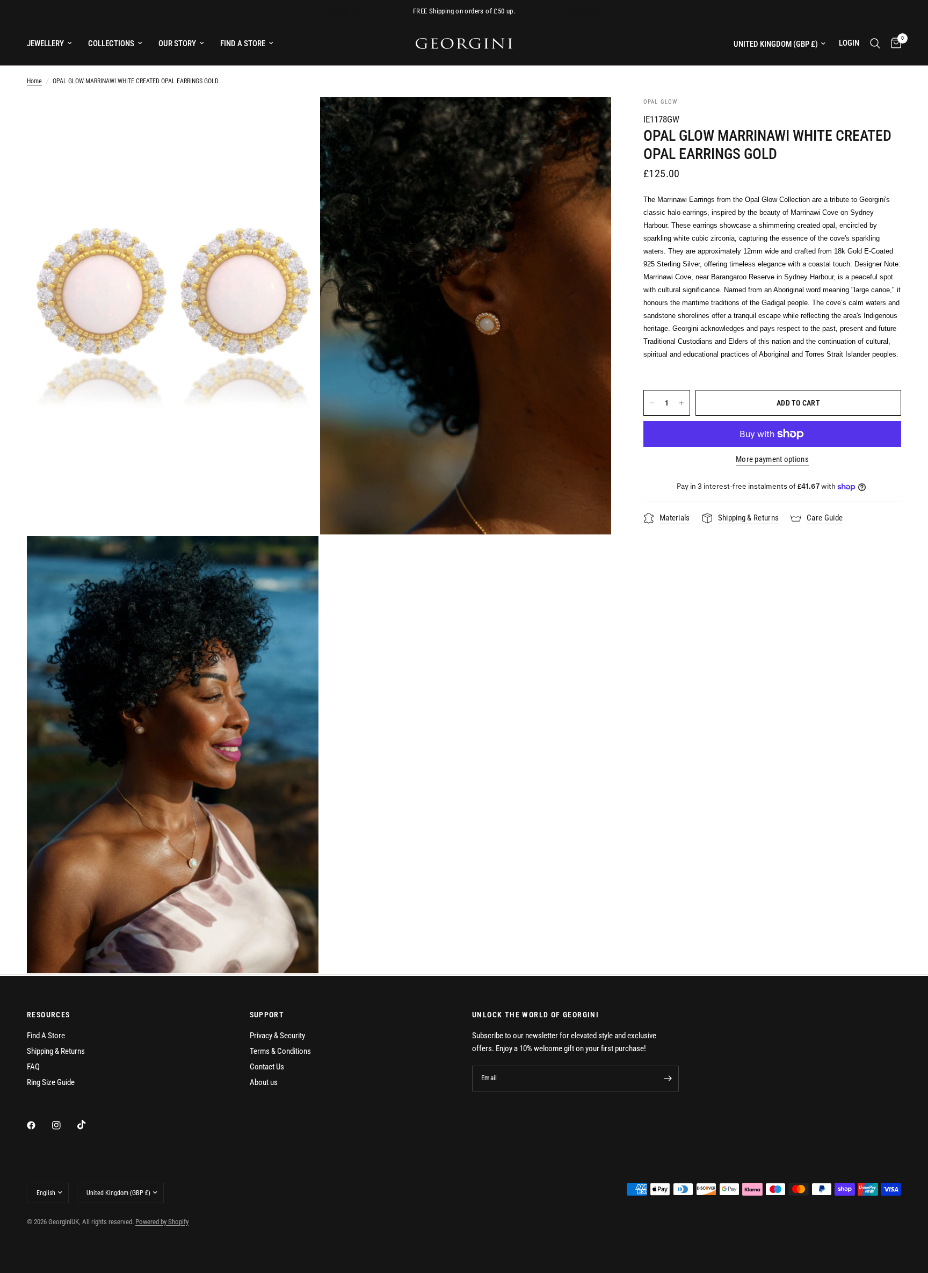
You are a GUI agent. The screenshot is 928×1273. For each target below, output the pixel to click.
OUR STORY (177, 43)
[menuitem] (53, 43)
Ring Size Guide (51, 1082)
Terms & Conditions (280, 1051)
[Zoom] (296, 120)
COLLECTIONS (111, 43)
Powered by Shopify (162, 1222)
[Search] (875, 43)
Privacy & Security (277, 1035)
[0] (893, 43)
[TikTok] (89, 1125)
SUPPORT (267, 1014)
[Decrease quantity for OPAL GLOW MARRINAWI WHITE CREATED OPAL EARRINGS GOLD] (652, 402)
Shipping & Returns (56, 1051)
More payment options (772, 459)
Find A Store (46, 1035)
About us (264, 1082)
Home (34, 81)
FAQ (33, 1067)
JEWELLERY (45, 43)
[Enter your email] (668, 1078)
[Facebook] (38, 1125)
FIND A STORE (242, 43)
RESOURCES (48, 1014)
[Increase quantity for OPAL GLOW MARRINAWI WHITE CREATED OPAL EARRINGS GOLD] (681, 402)
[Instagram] (64, 1125)
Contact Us (267, 1067)
